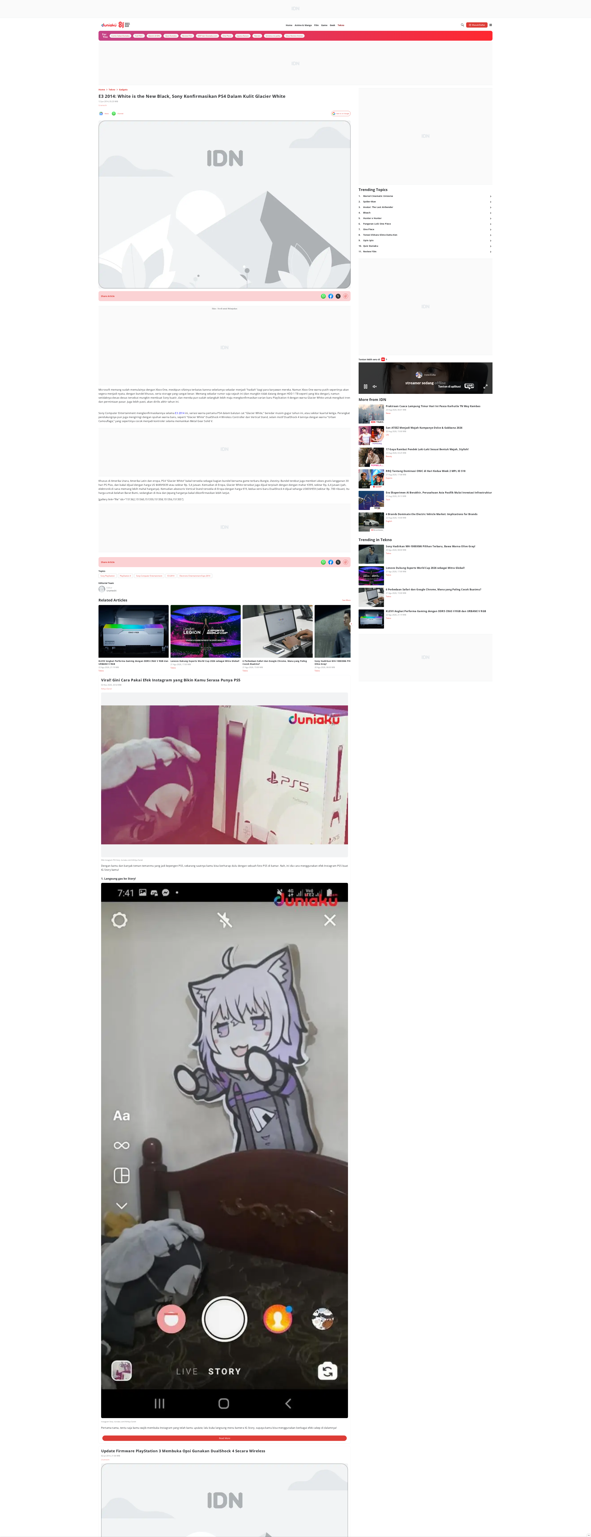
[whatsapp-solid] (323, 296)
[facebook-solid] (330, 296)
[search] (462, 25)
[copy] (345, 296)
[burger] (490, 25)
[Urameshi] (101, 589)
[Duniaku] (115, 25)
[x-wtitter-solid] (338, 296)
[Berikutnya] (351, 624)
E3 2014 (179, 413)
